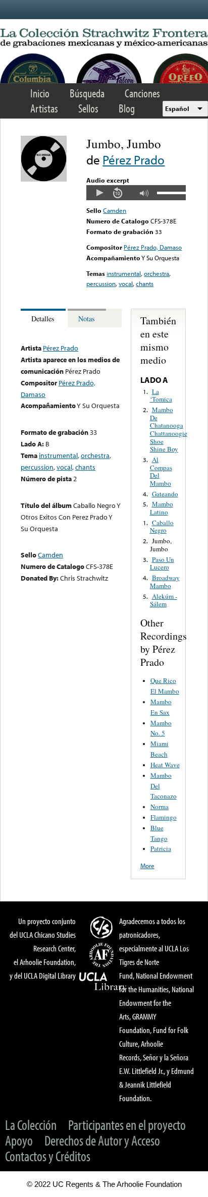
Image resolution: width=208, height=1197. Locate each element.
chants (144, 283)
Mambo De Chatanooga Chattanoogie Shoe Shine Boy (168, 429)
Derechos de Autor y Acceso (102, 1140)
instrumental (124, 273)
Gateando (165, 493)
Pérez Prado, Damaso (153, 247)
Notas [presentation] (86, 318)
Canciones (142, 93)
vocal (126, 283)
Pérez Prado (133, 159)
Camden (114, 210)
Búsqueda (87, 93)
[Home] (104, 38)
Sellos (88, 108)
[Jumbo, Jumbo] (44, 179)
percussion (101, 283)
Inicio (39, 93)
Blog (127, 108)
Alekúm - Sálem (163, 600)
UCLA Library (103, 982)
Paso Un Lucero (162, 563)
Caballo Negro (162, 526)
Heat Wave (165, 764)
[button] (99, 193)
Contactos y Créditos (47, 1156)
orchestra (156, 273)
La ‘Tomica (161, 395)
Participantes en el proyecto (127, 1124)
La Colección (31, 1124)
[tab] (44, 318)
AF (103, 955)
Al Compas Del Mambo (161, 471)
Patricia (160, 848)
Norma (159, 806)
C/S (103, 927)
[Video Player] (135, 192)
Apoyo (19, 1140)
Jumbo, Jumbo (161, 544)
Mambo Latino (161, 508)
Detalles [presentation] (43, 318)
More (147, 866)
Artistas (44, 108)
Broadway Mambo (165, 581)
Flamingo (163, 817)
